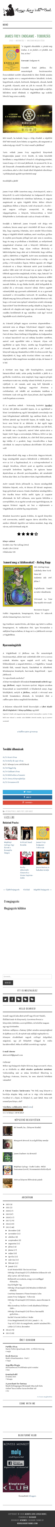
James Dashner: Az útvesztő (25, 1153)
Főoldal (26, 890)
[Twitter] (5, 999)
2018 (8, 1217)
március (11, 1260)
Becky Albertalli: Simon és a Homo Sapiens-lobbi (26, 872)
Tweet (29, 792)
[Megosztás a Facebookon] (13, 817)
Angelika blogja (13, 1365)
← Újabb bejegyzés (11, 890)
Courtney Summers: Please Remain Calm (24, 1294)
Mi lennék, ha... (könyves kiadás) (27, 1127)
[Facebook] (12, 999)
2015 (8, 1227)
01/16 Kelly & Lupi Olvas (13, 761)
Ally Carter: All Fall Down (19, 1276)
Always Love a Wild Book (35, 1514)
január (11, 1266)
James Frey (20, 811)
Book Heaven (12, 1356)
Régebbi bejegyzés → (43, 890)
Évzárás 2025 (11, 1377)
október (11, 1237)
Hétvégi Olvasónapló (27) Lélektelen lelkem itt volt (29, 1273)
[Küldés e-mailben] (5, 817)
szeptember (13, 1240)
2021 (8, 1207)
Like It (28, 797)
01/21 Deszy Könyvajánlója (14, 779)
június (11, 1250)
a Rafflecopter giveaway (27, 732)
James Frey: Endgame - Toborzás (27, 35)
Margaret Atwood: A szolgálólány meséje (31, 1140)
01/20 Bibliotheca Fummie (14, 775)
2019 (8, 1214)
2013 (8, 1333)
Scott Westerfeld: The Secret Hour (22, 1270)
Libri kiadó (29, 811)
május (10, 1253)
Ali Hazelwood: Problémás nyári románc (22, 1367)
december (12, 1230)
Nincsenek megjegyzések (36, 40)
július (10, 1247)
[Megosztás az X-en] (10, 817)
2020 (8, 1211)
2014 (8, 1330)
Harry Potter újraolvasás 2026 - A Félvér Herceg (25, 1349)
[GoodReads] (25, 999)
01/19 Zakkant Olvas (11, 771)
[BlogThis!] (8, 817)
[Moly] (18, 999)
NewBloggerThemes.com (27, 1523)
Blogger (32, 1496)
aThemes (23, 1520)
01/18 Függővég (9, 768)
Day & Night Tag (15, 1285)
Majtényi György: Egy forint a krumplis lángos (9, 847)
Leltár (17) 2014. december (19, 1327)
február (11, 1263)
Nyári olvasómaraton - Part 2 (17, 1358)
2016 (8, 1224)
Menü (5, 24)
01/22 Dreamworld (11, 782)
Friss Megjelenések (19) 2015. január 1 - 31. (25, 1320)
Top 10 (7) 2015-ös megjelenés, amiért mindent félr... (30, 1323)
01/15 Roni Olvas (10, 757)
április (11, 1257)
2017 (8, 1221)
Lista (30, 1107)
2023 (8, 1204)
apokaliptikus (10, 811)
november (12, 1234)
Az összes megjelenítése (44, 1397)
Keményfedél (11, 1374)
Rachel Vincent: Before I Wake (20, 1317)
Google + (29, 802)
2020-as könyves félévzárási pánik (28, 1180)
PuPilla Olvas (11, 1347)
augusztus (12, 1244)
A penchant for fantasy (16, 1384)
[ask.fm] (32, 999)
